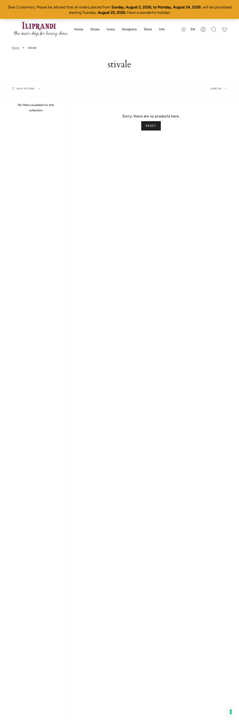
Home (15, 47)
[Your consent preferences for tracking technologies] (230, 711)
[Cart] (224, 29)
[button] (95, 29)
